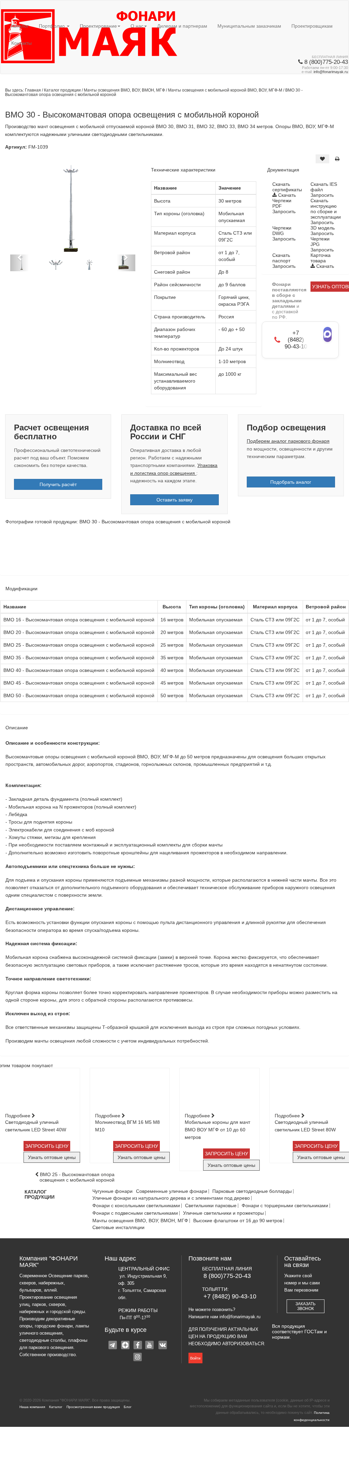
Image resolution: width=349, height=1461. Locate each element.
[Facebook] (138, 1345)
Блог (128, 1407)
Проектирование (98, 26)
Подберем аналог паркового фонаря (288, 441)
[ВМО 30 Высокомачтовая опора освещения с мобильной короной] (72, 208)
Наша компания (32, 1407)
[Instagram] (138, 1357)
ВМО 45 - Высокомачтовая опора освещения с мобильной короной (78, 683)
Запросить (322, 195)
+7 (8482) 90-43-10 (229, 1296)
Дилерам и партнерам (182, 26)
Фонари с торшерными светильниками (285, 1205)
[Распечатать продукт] (337, 158)
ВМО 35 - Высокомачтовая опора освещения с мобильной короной (78, 657)
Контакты (21, 43)
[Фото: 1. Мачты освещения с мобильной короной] (34, 551)
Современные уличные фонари (171, 1191)
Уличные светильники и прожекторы (223, 1213)
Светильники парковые (211, 1205)
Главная (33, 90)
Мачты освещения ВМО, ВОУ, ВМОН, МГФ (125, 90)
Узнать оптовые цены (52, 1157)
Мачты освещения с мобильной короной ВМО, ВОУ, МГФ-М (225, 90)
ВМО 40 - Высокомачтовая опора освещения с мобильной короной (78, 670)
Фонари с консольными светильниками (136, 1205)
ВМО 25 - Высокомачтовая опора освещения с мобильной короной (78, 645)
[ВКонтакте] (162, 1345)
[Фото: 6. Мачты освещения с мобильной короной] (315, 551)
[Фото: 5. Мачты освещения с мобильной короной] (259, 551)
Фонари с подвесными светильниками (135, 1213)
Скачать (286, 195)
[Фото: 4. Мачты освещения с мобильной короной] (203, 551)
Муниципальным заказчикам (249, 26)
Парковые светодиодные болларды (252, 1191)
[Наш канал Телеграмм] (113, 1345)
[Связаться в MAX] (327, 334)
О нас (137, 26)
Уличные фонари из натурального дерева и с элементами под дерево (171, 1198)
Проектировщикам (312, 26)
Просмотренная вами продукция (93, 1407)
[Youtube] (150, 1345)
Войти (195, 1358)
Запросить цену (47, 1146)
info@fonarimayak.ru (331, 72)
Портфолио (52, 26)
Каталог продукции (63, 90)
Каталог (20, 26)
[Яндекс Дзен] (125, 1345)
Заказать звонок (305, 1306)
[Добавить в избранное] (322, 158)
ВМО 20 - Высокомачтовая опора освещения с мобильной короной (78, 632)
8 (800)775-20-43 (227, 1275)
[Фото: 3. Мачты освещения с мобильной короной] (146, 551)
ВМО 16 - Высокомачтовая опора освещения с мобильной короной (78, 619)
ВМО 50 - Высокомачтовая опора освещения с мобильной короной (78, 695)
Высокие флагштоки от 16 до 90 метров (237, 1220)
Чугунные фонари (112, 1191)
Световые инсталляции (118, 1227)
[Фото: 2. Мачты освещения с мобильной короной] (90, 551)
